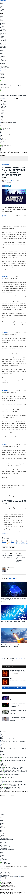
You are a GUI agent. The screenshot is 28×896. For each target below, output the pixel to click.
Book (1, 4)
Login (13, 795)
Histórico (2, 24)
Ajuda (1, 841)
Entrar (1, 98)
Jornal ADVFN (3, 29)
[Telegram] (21, 876)
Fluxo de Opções (3, 46)
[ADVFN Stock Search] (0, 2)
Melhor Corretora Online (5, 49)
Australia (2, 110)
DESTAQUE (12, 547)
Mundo (1, 10)
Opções (1, 20)
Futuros (1, 54)
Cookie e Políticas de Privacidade (7, 873)
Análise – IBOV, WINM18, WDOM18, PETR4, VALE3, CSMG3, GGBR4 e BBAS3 (20, 558)
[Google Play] (3, 862)
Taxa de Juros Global (4, 67)
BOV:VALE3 (4, 444)
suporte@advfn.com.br (5, 103)
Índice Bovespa (13, 122)
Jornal (1, 853)
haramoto (12, 673)
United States (3, 106)
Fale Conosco (3, 104)
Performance (3, 26)
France (2, 113)
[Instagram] (3, 876)
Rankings (2, 7)
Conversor (2, 858)
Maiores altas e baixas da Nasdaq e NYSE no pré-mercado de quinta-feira (18, 698)
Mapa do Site (3, 842)
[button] (6, 883)
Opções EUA (2, 59)
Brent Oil (9, 145)
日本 (1, 119)
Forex (1, 51)
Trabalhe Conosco (4, 838)
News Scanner (3, 30)
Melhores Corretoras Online (6, 846)
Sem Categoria (5, 164)
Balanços (2, 22)
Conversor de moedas (4, 42)
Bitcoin (7, 139)
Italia (2, 116)
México (2, 117)
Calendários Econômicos (5, 66)
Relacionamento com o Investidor (7, 839)
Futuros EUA (2, 56)
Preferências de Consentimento (7, 849)
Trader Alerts (3, 40)
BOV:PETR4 (5, 390)
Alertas (1, 37)
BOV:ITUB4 (4, 276)
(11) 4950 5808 (3, 101)
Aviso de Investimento (5, 875)
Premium (12, 98)
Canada (2, 112)
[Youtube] (2, 878)
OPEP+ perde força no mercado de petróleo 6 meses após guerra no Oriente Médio (18, 712)
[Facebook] (16, 876)
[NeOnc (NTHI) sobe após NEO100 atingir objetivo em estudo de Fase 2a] (14, 612)
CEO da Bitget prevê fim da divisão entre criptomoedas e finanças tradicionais (17, 719)
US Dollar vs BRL (13, 134)
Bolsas (1, 61)
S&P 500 (9, 128)
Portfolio (2, 9)
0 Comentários (8, 182)
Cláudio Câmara (10, 180)
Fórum (1, 6)
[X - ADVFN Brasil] (10, 876)
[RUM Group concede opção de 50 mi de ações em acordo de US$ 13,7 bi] (14, 589)
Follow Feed (2, 36)
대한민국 (2, 120)
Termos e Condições (4, 868)
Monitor (1, 3)
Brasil (2, 109)
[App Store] (2, 861)
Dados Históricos (3, 44)
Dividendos (2, 23)
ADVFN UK (3, 107)
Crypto (1, 53)
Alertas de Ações (3, 39)
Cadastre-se (2, 155)
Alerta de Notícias (4, 32)
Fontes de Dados (3, 848)
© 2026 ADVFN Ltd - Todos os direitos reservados (10, 871)
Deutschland (3, 115)
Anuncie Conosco (3, 845)
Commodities (3, 60)
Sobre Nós (2, 836)
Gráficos (2, 19)
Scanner (2, 12)
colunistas (5, 547)
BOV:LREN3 (5, 332)
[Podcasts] (7, 878)
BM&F (1, 57)
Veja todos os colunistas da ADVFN (13, 687)
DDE (1, 43)
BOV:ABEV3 (5, 215)
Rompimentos (3, 47)
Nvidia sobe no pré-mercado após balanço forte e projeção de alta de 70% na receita (18, 705)
